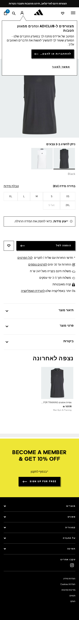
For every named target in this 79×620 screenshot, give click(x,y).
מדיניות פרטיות (68, 590)
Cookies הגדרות (67, 584)
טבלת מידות (11, 186)
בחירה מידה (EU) (64, 186)
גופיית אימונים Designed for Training (51, 403)
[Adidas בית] (39, 12)
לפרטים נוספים (37, 264)
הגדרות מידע (69, 579)
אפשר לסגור (61, 67)
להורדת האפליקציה (33, 291)
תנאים (72, 596)
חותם (72, 601)
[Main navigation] (73, 12)
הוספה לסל (63, 245)
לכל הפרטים (25, 258)
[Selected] (64, 158)
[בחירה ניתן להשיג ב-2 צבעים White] (42, 158)
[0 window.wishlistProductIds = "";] (62, 13)
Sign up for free (43, 481)
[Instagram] (72, 565)
